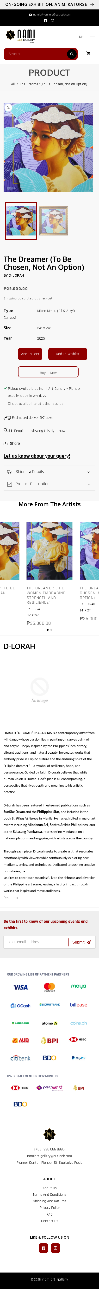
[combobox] (41, 54)
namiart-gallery (55, 1279)
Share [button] (15, 443)
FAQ (50, 1214)
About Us (50, 1188)
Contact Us (49, 1221)
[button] (92, 37)
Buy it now (48, 372)
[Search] (72, 54)
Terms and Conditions (49, 1194)
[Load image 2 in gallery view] (53, 221)
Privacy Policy (50, 1207)
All (13, 84)
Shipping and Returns (49, 1201)
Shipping (10, 298)
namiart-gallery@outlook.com (49, 1156)
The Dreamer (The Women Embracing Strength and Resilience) (46, 595)
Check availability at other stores (35, 403)
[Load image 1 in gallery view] (21, 221)
